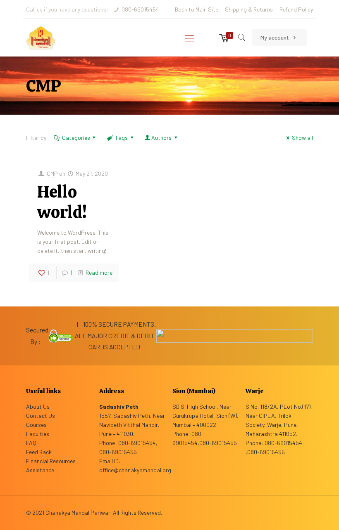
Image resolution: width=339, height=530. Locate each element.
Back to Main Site (196, 9)
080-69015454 (140, 9)
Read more (99, 272)
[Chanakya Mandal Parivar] (40, 37)
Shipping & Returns (249, 9)
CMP (52, 173)
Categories (76, 137)
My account (275, 37)
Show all (302, 137)
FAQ (31, 442)
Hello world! (61, 202)
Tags (121, 137)
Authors (161, 137)
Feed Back (39, 451)
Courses (36, 424)
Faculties (37, 433)
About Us (38, 406)
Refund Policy (296, 9)
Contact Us (40, 415)
